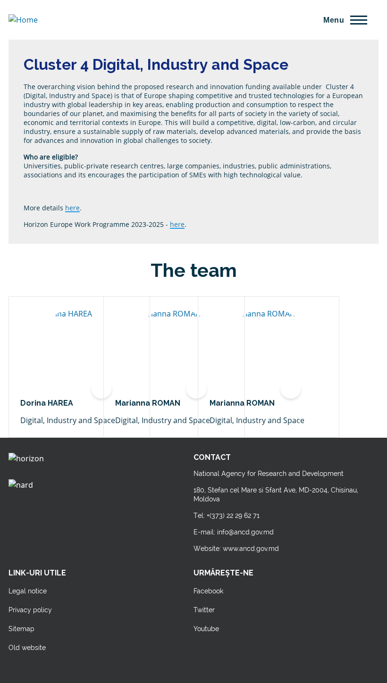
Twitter (204, 610)
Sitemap (21, 629)
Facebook (208, 591)
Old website (27, 647)
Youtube (206, 629)
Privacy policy (30, 610)
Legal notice (27, 591)
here (72, 207)
